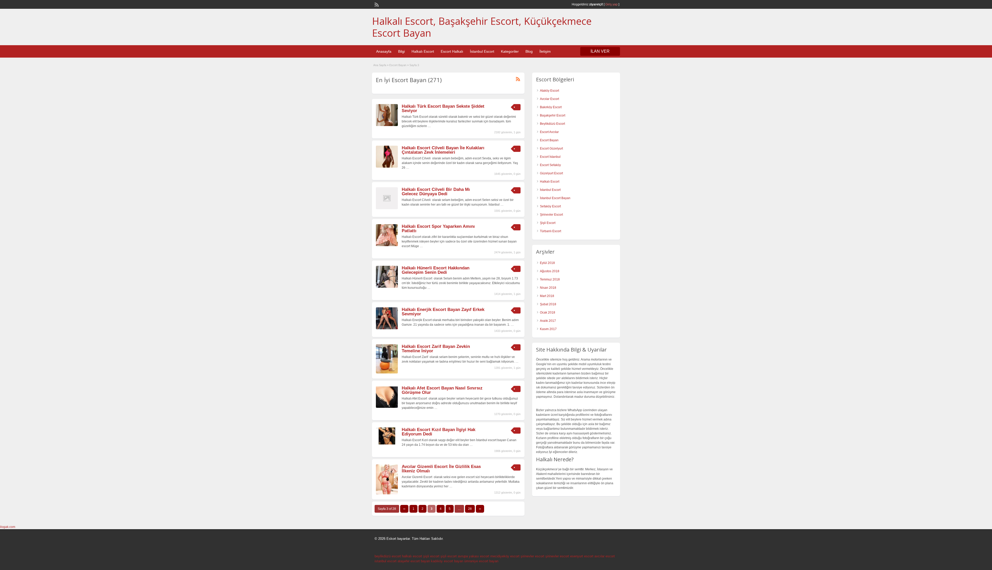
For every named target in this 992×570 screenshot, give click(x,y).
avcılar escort (604, 556)
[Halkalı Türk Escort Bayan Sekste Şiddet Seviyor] (387, 125)
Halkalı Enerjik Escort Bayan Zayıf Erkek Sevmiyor (443, 311)
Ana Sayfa (379, 65)
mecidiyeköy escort (505, 556)
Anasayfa (383, 51)
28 (470, 509)
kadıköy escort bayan (447, 561)
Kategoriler (510, 51)
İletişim (545, 51)
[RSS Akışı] (376, 4)
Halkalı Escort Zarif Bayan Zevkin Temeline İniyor (436, 348)
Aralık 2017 (548, 321)
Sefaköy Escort (550, 206)
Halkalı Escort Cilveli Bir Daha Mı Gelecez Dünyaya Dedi (436, 191)
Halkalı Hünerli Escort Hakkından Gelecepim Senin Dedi (435, 270)
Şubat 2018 (548, 304)
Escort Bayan (397, 65)
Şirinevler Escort (551, 214)
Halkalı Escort (423, 51)
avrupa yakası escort (473, 556)
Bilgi (401, 51)
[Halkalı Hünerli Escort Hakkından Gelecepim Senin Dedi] (387, 286)
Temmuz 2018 (550, 279)
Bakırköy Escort (551, 107)
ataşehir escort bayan (414, 561)
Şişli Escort (547, 223)
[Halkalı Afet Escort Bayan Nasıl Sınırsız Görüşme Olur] (387, 407)
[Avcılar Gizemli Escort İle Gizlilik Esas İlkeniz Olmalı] (387, 493)
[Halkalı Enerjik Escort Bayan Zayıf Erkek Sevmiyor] (387, 328)
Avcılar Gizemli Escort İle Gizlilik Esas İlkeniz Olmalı (441, 468)
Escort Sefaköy (550, 165)
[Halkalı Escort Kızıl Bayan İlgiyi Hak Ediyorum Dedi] (387, 443)
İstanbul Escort (482, 51)
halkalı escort (412, 556)
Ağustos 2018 (549, 271)
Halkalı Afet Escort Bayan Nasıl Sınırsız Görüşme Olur (442, 390)
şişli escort (431, 556)
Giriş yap (611, 4)
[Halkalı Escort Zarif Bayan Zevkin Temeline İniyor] (387, 372)
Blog (529, 51)
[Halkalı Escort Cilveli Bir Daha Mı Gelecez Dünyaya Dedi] (387, 208)
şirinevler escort (532, 556)
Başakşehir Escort (552, 115)
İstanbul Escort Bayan (555, 198)
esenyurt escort (581, 556)
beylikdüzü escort (388, 556)
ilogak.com (7, 527)
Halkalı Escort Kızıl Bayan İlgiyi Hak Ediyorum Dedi (438, 431)
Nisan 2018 (548, 288)
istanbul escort (386, 561)
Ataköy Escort (549, 90)
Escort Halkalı (452, 51)
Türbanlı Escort (550, 231)
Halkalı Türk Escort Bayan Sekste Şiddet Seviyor (443, 108)
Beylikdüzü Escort (552, 124)
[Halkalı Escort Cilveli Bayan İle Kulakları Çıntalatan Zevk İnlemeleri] (387, 166)
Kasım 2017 (548, 329)
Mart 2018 (547, 296)
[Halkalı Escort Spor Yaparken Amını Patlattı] (387, 245)
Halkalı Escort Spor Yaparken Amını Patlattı (438, 228)
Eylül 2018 (547, 263)
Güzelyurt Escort (551, 173)
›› (480, 509)
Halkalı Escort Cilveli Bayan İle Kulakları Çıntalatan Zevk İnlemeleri (443, 150)
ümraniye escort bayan (481, 561)
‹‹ (404, 509)
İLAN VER (600, 51)
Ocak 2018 (547, 312)
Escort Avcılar (549, 132)
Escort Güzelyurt (551, 148)
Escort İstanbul (550, 157)
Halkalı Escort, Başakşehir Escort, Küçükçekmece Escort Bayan (482, 27)
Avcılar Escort (549, 99)
